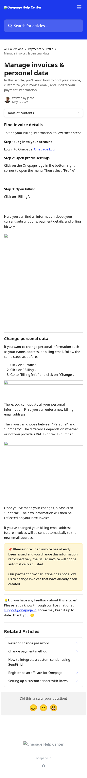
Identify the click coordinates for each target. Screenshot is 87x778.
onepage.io (43, 758)
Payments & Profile (40, 49)
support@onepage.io (20, 610)
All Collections (13, 49)
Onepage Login (45, 149)
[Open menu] (79, 7)
